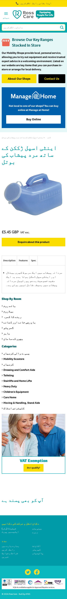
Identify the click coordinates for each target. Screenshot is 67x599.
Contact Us (51, 79)
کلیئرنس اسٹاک (14, 408)
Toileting (8, 375)
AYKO (27, 594)
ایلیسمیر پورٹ (10, 532)
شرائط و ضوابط (10, 553)
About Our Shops (19, 79)
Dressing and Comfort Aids (19, 370)
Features (23, 260)
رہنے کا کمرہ (12, 317)
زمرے (35, 532)
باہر (6, 333)
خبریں (5, 557)
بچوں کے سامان (13, 339)
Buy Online (33, 119)
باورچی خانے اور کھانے (19, 322)
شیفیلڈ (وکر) (9, 528)
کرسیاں (8, 364)
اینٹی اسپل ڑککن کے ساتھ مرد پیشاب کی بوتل (23, 137)
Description (9, 260)
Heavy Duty (10, 386)
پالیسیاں (37, 553)
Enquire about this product (33, 242)
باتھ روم (9, 306)
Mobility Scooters (13, 359)
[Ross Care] (33, 14)
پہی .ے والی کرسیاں (16, 353)
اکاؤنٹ (36, 546)
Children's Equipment (16, 392)
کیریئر (36, 549)
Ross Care (13, 594)
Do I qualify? (33, 467)
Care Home (9, 397)
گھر (49, 137)
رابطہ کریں (8, 549)
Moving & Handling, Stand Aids (21, 403)
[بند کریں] (55, 5)
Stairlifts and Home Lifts (17, 381)
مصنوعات (37, 528)
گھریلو (8, 328)
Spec (33, 260)
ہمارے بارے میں (10, 546)
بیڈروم (8, 311)
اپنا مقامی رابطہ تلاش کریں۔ (35, 3)
